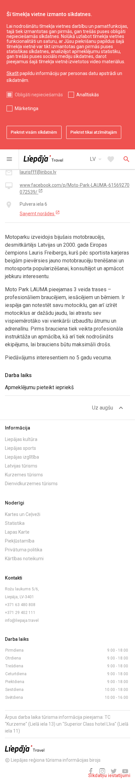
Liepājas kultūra (21, 439)
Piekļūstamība (19, 541)
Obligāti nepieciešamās (39, 94)
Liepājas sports (20, 448)
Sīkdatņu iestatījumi (109, 775)
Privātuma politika (23, 549)
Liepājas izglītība (22, 457)
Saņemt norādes (40, 213)
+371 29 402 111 (20, 612)
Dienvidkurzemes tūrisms (31, 483)
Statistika (15, 523)
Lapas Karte (17, 532)
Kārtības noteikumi (24, 558)
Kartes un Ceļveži (22, 514)
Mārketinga (26, 108)
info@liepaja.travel (22, 620)
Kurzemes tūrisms (24, 474)
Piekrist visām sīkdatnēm (34, 132)
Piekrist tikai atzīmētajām (93, 132)
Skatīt (13, 73)
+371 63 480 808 (20, 604)
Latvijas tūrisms (21, 465)
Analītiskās (87, 94)
